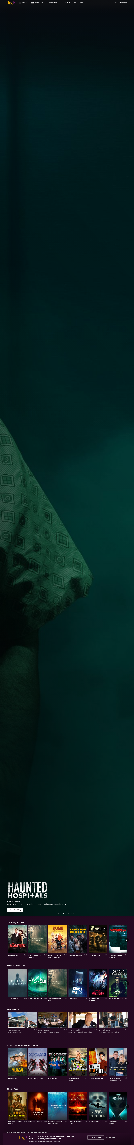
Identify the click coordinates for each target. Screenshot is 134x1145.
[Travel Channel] (12, 3)
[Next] (130, 458)
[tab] (58, 913)
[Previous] (4, 458)
